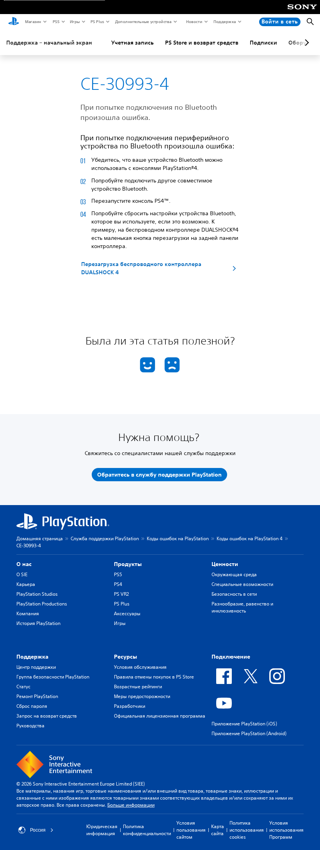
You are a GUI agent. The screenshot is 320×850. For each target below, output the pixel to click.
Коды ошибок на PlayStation (178, 538)
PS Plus (97, 21)
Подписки (263, 42)
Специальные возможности (242, 584)
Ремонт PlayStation (37, 696)
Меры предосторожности (142, 696)
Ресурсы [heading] (125, 656)
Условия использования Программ (286, 830)
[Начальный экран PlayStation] (13, 21)
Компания (27, 613)
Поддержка (224, 21)
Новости (194, 21)
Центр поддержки (36, 667)
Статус (23, 686)
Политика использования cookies (246, 830)
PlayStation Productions (41, 603)
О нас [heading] (24, 564)
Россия (38, 830)
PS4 (118, 584)
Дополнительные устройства (143, 21)
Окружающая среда (234, 574)
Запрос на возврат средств (46, 715)
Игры (74, 21)
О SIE (21, 574)
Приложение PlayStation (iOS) (244, 723)
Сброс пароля (31, 706)
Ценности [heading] (225, 564)
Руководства (30, 725)
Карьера (25, 584)
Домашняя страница (39, 538)
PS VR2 (121, 594)
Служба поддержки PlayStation (105, 538)
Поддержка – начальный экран (49, 42)
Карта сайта (217, 830)
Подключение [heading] (231, 656)
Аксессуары (127, 613)
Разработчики (129, 706)
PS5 (55, 21)
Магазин (33, 21)
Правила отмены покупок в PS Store (154, 676)
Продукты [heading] (128, 564)
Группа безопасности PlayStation (52, 676)
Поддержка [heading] (32, 656)
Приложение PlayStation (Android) (249, 733)
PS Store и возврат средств (201, 42)
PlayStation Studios (37, 594)
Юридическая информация (101, 830)
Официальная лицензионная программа (159, 715)
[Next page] (305, 42)
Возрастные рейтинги (138, 686)
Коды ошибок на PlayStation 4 (250, 538)
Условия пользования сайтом (191, 830)
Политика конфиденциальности (147, 830)
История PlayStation (38, 623)
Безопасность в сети (234, 594)
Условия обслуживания (140, 667)
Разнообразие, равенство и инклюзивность (242, 607)
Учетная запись (132, 42)
